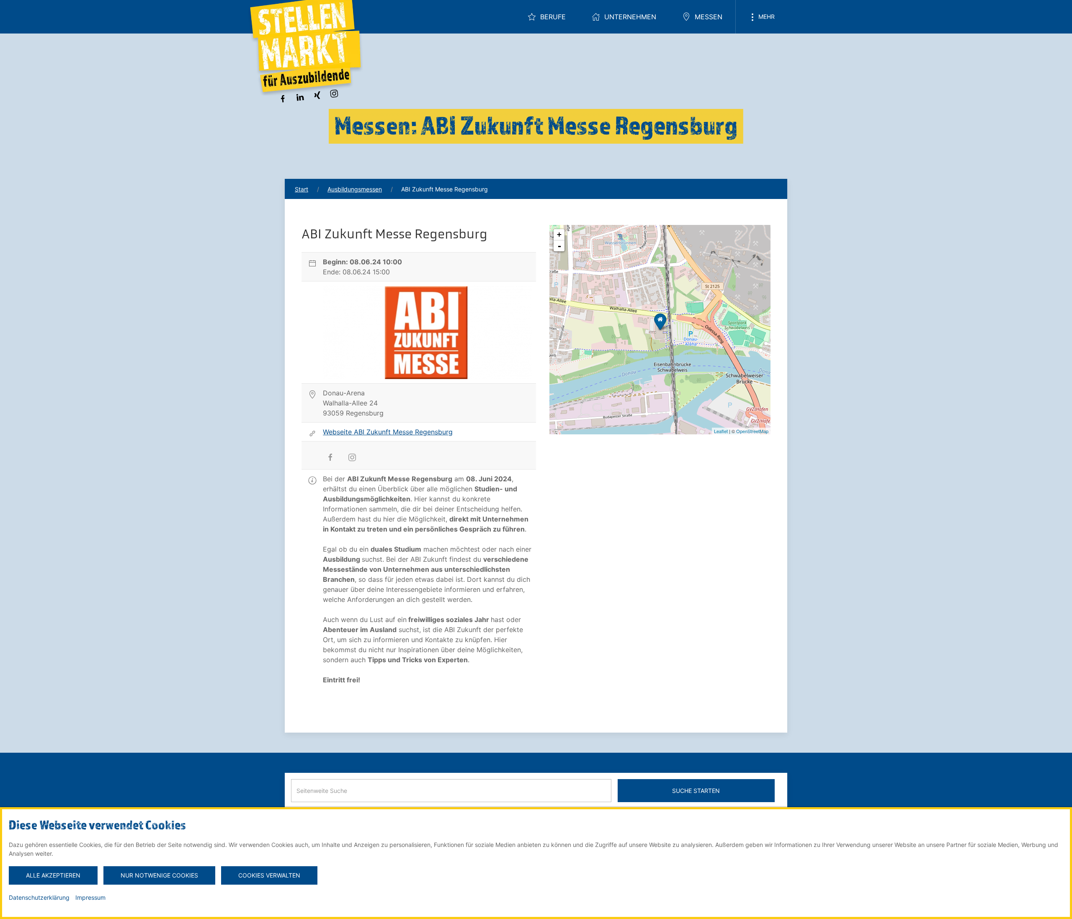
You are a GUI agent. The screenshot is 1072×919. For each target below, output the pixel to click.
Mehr (766, 16)
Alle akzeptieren (53, 875)
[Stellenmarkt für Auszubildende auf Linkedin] (299, 96)
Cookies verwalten (269, 875)
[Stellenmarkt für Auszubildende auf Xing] (317, 94)
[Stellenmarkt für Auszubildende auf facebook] (282, 98)
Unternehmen (630, 17)
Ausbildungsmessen (354, 189)
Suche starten (696, 790)
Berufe (553, 17)
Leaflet (721, 431)
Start (301, 189)
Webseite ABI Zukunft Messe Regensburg (388, 432)
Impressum (90, 897)
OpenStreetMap (752, 431)
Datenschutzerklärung (39, 897)
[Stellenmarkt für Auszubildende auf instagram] (334, 92)
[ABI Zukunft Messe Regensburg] (660, 321)
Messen (708, 17)
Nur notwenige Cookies (159, 875)
